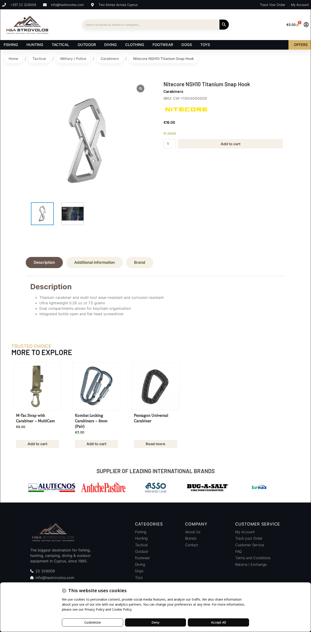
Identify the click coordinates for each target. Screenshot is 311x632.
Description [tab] (44, 262)
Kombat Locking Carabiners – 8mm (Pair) (91, 421)
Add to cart (230, 144)
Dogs (139, 571)
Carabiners (110, 58)
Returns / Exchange (251, 564)
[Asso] (155, 488)
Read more (155, 444)
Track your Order (249, 538)
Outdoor (141, 551)
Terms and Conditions (252, 558)
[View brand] (186, 114)
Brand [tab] (139, 262)
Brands (190, 538)
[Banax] (259, 488)
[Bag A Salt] (207, 488)
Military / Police (73, 58)
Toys (139, 577)
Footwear (142, 558)
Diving (140, 564)
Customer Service (249, 545)
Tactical (39, 58)
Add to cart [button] (37, 444)
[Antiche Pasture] (103, 488)
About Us (192, 532)
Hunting (141, 538)
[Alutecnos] (51, 488)
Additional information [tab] (94, 262)
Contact (191, 545)
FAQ (238, 551)
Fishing (140, 532)
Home (13, 58)
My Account (245, 532)
